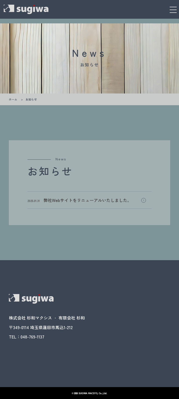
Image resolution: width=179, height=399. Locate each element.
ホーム (13, 99)
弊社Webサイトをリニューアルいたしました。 (87, 200)
